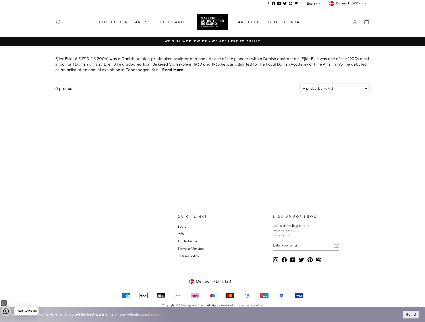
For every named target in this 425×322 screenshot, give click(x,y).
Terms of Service (191, 248)
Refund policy (188, 256)
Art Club (249, 22)
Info (272, 22)
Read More (172, 69)
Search (183, 226)
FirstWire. (256, 305)
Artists (144, 22)
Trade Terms (187, 241)
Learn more (150, 314)
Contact (294, 22)
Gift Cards (173, 22)
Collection (113, 22)
